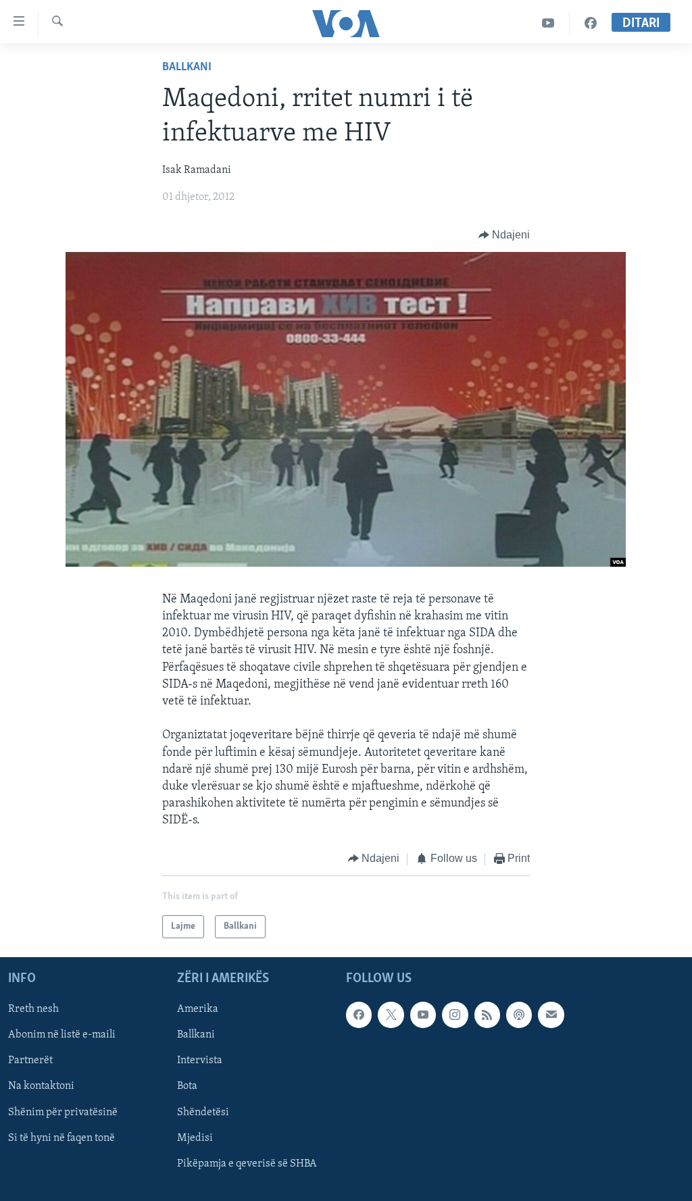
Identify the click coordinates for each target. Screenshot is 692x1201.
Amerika (197, 1009)
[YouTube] (548, 23)
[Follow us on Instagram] (455, 1014)
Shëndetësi (203, 1112)
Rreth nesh (33, 1009)
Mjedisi (195, 1138)
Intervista (199, 1060)
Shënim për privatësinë (63, 1112)
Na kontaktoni (41, 1086)
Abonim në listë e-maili (62, 1034)
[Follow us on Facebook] (359, 1014)
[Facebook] (591, 23)
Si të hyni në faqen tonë (61, 1138)
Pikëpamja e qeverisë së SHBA (247, 1163)
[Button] (504, 235)
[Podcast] (519, 1014)
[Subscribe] (551, 1014)
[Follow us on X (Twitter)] (390, 1014)
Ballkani (187, 67)
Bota (187, 1086)
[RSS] (487, 1014)
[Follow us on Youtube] (423, 1014)
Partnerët (30, 1060)
